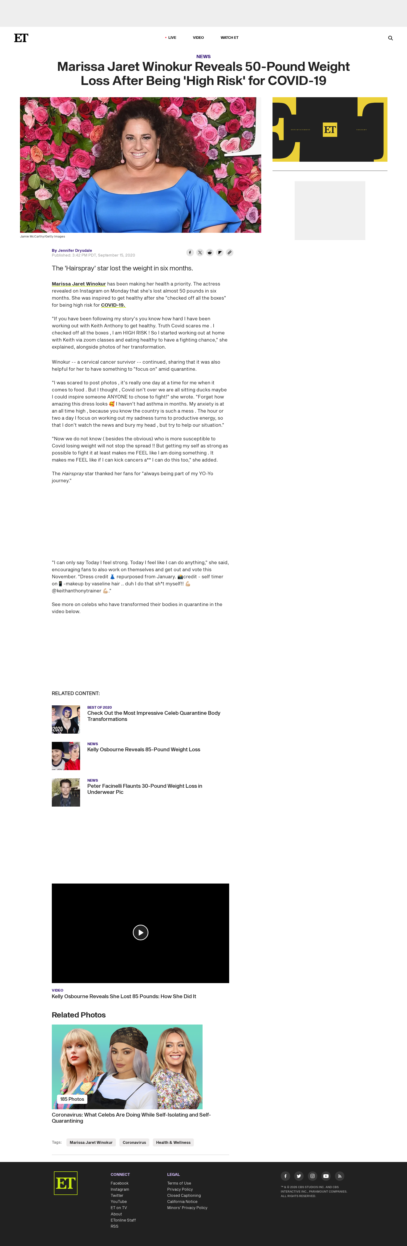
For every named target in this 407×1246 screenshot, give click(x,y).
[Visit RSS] (339, 1177)
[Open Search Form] (390, 38)
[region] (330, 129)
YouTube (119, 1202)
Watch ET (230, 37)
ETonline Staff (123, 1220)
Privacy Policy (180, 1189)
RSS (114, 1226)
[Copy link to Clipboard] (229, 253)
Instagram (120, 1189)
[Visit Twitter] (299, 1177)
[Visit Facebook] (285, 1177)
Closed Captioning (184, 1195)
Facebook (120, 1183)
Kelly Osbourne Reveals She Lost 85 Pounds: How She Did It (124, 996)
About (116, 1214)
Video (198, 37)
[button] (140, 932)
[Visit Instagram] (312, 1177)
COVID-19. (113, 305)
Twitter (117, 1195)
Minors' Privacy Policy (187, 1208)
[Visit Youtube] (326, 1176)
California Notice (182, 1202)
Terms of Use (179, 1183)
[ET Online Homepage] (21, 38)
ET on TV (119, 1208)
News (203, 56)
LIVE (172, 37)
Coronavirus (134, 1142)
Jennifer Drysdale (75, 250)
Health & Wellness (173, 1142)
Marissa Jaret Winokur (79, 284)
